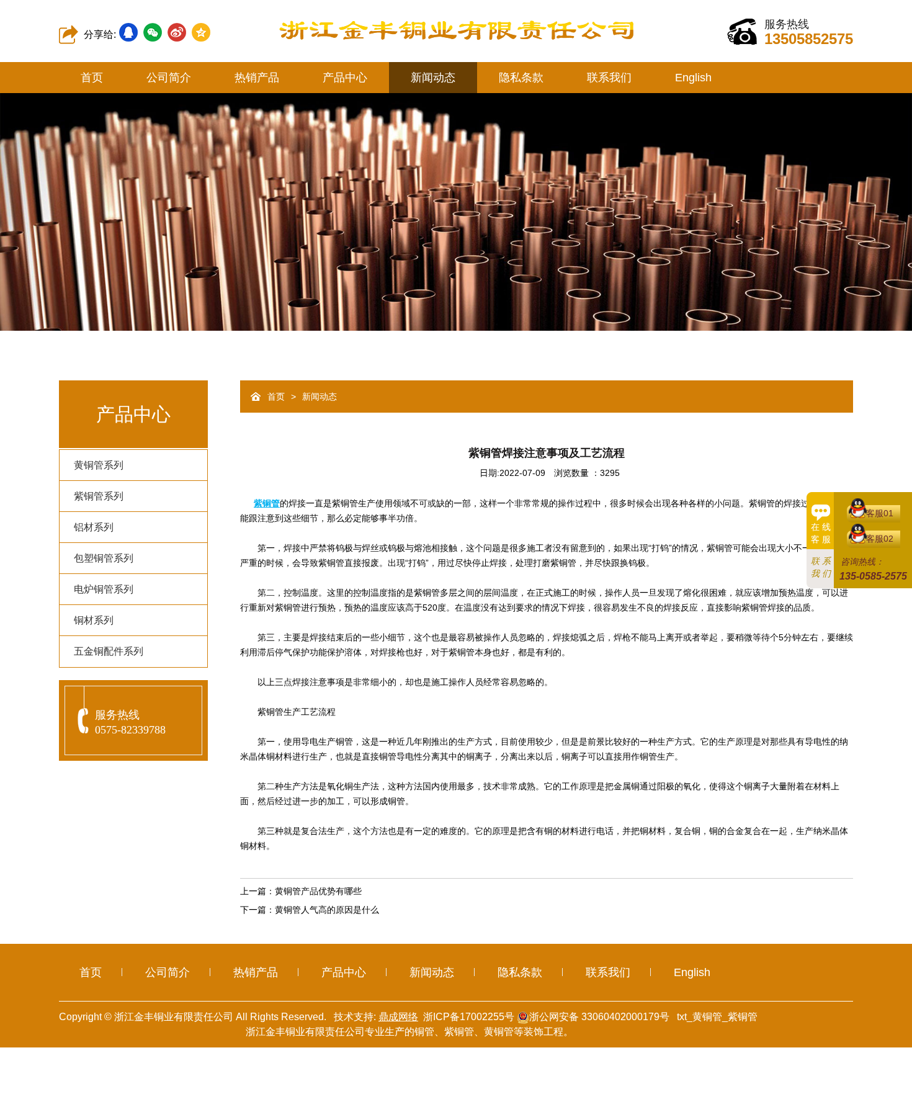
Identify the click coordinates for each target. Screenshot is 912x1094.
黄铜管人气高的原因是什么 (327, 910)
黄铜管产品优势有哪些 (318, 891)
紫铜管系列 (98, 496)
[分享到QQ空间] (201, 32)
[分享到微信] (152, 32)
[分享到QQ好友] (128, 32)
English (693, 77)
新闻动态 (433, 77)
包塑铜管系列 (103, 558)
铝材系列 (94, 527)
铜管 (424, 1031)
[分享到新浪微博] (177, 32)
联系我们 (609, 77)
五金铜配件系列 (108, 651)
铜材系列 (94, 620)
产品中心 (345, 77)
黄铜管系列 (98, 465)
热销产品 (257, 77)
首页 (92, 77)
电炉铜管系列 (103, 589)
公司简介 (168, 77)
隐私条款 (521, 77)
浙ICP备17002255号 (468, 1016)
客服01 (879, 513)
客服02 (879, 539)
